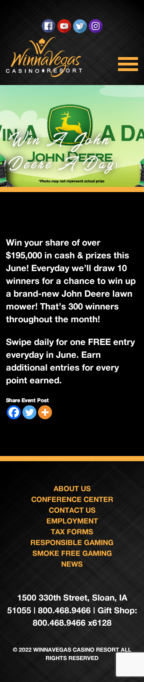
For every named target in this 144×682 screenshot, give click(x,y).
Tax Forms (72, 531)
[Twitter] (29, 412)
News (72, 563)
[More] (45, 412)
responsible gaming (72, 542)
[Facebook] (14, 412)
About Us (72, 488)
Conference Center (72, 499)
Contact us (72, 510)
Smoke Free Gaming (72, 553)
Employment (72, 520)
